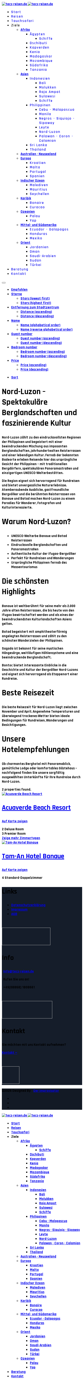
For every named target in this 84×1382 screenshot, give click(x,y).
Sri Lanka (38, 145)
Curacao (37, 207)
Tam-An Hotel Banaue (33, 856)
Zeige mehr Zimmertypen (21, 838)
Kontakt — (9, 1052)
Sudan (36, 260)
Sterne (16, 294)
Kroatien (38, 163)
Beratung (19, 269)
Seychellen (39, 194)
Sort (14, 377)
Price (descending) (34, 369)
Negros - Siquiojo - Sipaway (59, 1230)
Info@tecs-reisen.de (18, 971)
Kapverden (39, 47)
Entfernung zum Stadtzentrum (35, 307)
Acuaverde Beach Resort (36, 807)
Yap (33, 220)
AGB (14, 914)
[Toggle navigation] (4, 282)
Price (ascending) (33, 365)
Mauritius (39, 189)
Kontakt (18, 274)
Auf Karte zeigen (15, 821)
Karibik (26, 198)
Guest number (21, 334)
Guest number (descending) (41, 343)
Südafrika (39, 65)
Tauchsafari (22, 21)
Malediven (39, 185)
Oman (35, 251)
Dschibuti (38, 43)
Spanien (37, 176)
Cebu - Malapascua (57, 109)
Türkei (36, 265)
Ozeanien (28, 211)
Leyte (44, 127)
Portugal (38, 172)
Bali (42, 83)
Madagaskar (41, 56)
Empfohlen (19, 289)
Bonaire (37, 203)
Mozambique (41, 61)
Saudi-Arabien (43, 256)
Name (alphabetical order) (40, 325)
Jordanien (39, 247)
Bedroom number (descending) (44, 356)
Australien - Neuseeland (38, 154)
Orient (25, 242)
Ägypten (37, 34)
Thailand (38, 149)
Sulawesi (47, 96)
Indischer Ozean (33, 180)
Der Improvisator (46, 1091)
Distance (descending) (37, 316)
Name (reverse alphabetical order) (47, 329)
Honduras (39, 234)
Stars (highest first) (36, 303)
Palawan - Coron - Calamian (59, 1243)
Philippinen (40, 105)
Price (15, 360)
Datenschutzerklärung (28, 905)
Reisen (17, 16)
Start (16, 12)
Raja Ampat (50, 92)
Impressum (19, 909)
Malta (35, 167)
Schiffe (46, 38)
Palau (35, 216)
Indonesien (40, 78)
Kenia (35, 52)
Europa (26, 158)
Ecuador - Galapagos (49, 229)
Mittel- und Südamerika (38, 225)
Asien (24, 74)
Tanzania (38, 69)
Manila (45, 114)
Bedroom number (24, 347)
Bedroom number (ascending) (43, 352)
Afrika (25, 30)
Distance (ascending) (36, 312)
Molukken (47, 87)
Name (15, 320)
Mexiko (36, 238)
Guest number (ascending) (40, 338)
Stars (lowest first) (35, 298)
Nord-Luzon (49, 132)
